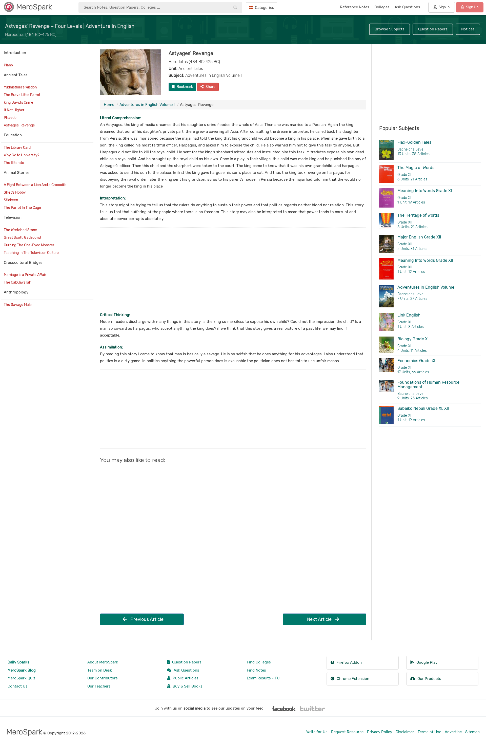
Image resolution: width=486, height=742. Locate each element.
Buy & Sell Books (187, 686)
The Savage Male (18, 305)
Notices (468, 29)
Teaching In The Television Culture (31, 253)
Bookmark (184, 87)
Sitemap (472, 732)
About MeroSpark (102, 662)
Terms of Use (429, 732)
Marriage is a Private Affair (25, 275)
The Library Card (17, 147)
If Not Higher (14, 110)
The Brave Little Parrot (22, 95)
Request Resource (347, 732)
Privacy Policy (379, 732)
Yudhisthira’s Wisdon (20, 87)
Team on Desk (99, 670)
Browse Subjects (389, 29)
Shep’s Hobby (15, 192)
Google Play (426, 662)
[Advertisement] (233, 268)
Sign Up (471, 7)
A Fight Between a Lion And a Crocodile (35, 185)
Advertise (453, 732)
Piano (8, 65)
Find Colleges (259, 662)
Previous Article (146, 619)
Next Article (320, 619)
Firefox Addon (348, 662)
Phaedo (10, 118)
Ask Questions (186, 670)
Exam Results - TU (263, 678)
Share (210, 87)
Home (109, 104)
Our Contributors (102, 678)
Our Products (428, 678)
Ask (407, 7)
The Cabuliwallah (17, 282)
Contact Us (18, 686)
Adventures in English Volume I (147, 104)
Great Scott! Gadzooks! (22, 237)
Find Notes (256, 670)
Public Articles (185, 678)
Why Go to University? (21, 155)
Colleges (382, 7)
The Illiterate (14, 163)
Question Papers (433, 29)
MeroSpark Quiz (21, 678)
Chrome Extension (352, 678)
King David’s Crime (18, 102)
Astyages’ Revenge (19, 125)
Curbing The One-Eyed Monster (29, 245)
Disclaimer (405, 732)
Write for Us (317, 732)
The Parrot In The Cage (22, 208)
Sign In (444, 7)
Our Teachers (99, 686)
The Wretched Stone (20, 230)
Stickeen (11, 200)
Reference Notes (354, 7)
